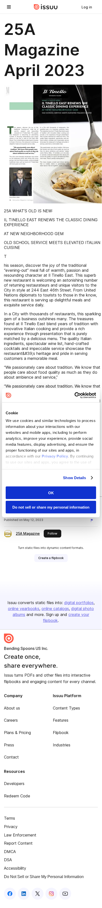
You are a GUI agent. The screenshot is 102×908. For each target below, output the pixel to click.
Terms (9, 818)
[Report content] (93, 520)
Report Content (18, 843)
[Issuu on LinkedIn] (24, 894)
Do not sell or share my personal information (50, 507)
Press (9, 744)
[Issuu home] (46, 7)
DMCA (10, 851)
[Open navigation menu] (9, 7)
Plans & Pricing (17, 732)
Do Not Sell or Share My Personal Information (44, 877)
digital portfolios (79, 602)
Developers (14, 783)
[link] (87, 7)
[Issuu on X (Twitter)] (37, 894)
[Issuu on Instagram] (51, 894)
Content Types (66, 708)
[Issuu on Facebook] (10, 894)
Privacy (11, 826)
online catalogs (55, 608)
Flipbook (61, 732)
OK (51, 493)
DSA (8, 859)
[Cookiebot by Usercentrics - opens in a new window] (74, 395)
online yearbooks (23, 608)
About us (12, 708)
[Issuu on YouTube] (65, 894)
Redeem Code (17, 795)
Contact (11, 757)
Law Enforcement (20, 835)
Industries (61, 744)
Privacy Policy (55, 456)
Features (60, 720)
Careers (11, 720)
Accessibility (15, 868)
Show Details (74, 478)
